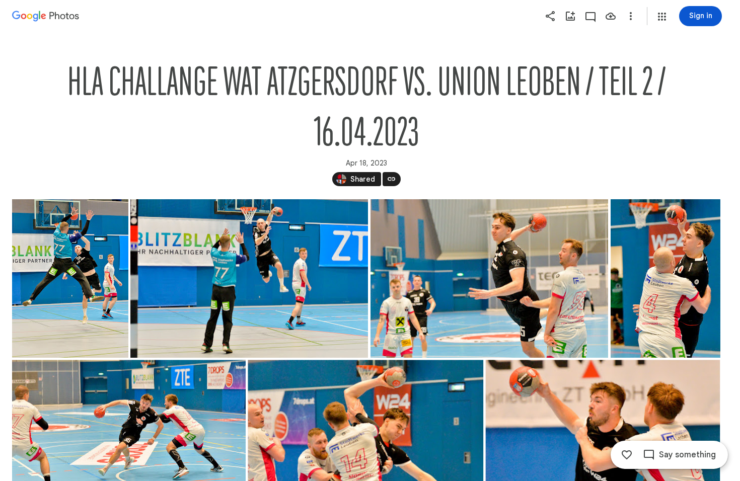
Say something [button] (687, 455)
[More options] (631, 16)
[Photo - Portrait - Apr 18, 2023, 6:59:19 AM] (70, 278)
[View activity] (590, 16)
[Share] (550, 16)
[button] (662, 17)
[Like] (627, 455)
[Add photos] (570, 16)
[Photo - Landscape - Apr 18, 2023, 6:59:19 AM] (249, 278)
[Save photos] (611, 16)
